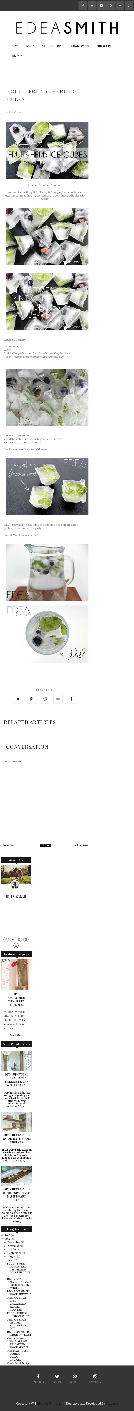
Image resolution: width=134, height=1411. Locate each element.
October (13, 1249)
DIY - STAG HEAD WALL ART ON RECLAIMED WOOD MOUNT (17, 1343)
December (14, 1242)
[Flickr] (19, 939)
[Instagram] (26, 939)
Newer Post (9, 845)
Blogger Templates (50, 1403)
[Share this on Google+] (31, 699)
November (14, 1246)
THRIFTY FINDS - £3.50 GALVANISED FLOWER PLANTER (18, 1303)
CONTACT (16, 56)
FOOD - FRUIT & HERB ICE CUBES (18, 1315)
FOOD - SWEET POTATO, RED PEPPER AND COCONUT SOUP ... (18, 1269)
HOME (14, 46)
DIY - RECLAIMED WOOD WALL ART (19, 1334)
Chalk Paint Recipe (18, 1363)
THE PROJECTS (52, 46)
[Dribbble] (16, 945)
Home (45, 845)
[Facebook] (6, 939)
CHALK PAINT (80, 46)
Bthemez (112, 1403)
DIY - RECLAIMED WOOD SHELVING (19, 1293)
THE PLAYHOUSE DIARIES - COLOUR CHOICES (17, 1355)
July (10, 1260)
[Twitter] (12, 939)
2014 (7, 1238)
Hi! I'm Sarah (16, 896)
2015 (7, 1235)
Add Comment (17, 112)
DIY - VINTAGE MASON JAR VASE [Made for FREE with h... (19, 1283)
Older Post (81, 845)
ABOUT (30, 46)
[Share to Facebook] (71, 699)
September (14, 1253)
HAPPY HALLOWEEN (16, 995)
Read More (16, 1011)
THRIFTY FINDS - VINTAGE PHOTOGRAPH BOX (18, 1324)
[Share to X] (18, 699)
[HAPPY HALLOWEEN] (16, 989)
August (12, 1256)
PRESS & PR (104, 46)
